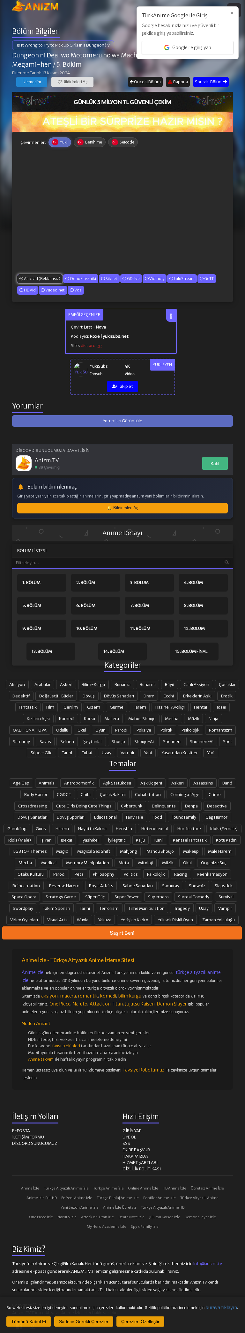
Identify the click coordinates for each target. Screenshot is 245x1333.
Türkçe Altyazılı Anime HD (162, 1207)
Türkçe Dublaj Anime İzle (118, 1198)
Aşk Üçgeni (151, 782)
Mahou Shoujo (142, 718)
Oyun (100, 730)
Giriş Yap (131, 1130)
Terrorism (109, 908)
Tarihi (67, 752)
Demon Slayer (172, 1004)
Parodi (121, 730)
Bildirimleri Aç (74, 81)
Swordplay (23, 908)
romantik (88, 996)
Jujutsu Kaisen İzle (164, 1217)
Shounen (172, 741)
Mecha (171, 718)
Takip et (125, 386)
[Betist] (122, 121)
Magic (62, 851)
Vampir (128, 752)
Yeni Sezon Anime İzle (80, 1207)
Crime (215, 794)
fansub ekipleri (66, 1045)
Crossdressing (32, 805)
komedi (108, 996)
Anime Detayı (122, 533)
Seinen (67, 741)
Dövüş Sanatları (119, 695)
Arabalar (42, 684)
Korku (89, 718)
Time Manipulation (146, 908)
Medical (48, 862)
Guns (41, 828)
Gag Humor (216, 817)
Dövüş (89, 695)
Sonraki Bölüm (209, 82)
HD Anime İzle (174, 1188)
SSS (126, 1143)
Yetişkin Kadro (134, 919)
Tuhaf (87, 752)
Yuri (210, 752)
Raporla (180, 82)
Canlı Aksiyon (196, 684)
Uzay (106, 752)
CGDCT (64, 794)
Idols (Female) (224, 828)
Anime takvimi (41, 1059)
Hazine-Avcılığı (170, 707)
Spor (227, 741)
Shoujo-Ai (144, 741)
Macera (111, 718)
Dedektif (21, 695)
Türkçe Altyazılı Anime (199, 1198)
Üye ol (129, 1137)
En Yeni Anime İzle (76, 1198)
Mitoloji (145, 862)
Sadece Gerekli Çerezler (83, 1321)
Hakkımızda (135, 1156)
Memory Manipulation (87, 862)
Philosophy (103, 874)
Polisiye (144, 730)
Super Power (127, 896)
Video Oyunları (24, 919)
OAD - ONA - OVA (30, 730)
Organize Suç (213, 862)
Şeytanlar (92, 741)
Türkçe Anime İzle (108, 1188)
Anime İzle (30, 1188)
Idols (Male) (19, 840)
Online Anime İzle (143, 1188)
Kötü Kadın (226, 840)
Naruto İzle (67, 1217)
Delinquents (164, 805)
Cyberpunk (131, 805)
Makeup (191, 851)
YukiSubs (99, 366)
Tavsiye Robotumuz (143, 1070)
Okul (82, 730)
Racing (180, 874)
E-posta (21, 1130)
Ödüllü (62, 730)
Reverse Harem (64, 885)
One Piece (60, 1004)
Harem (139, 707)
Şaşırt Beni (122, 933)
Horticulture (189, 828)
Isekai (66, 840)
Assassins (203, 782)
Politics (131, 874)
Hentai (200, 707)
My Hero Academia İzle (106, 1226)
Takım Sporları (56, 908)
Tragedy (182, 908)
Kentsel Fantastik (190, 840)
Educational (105, 817)
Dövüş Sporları (71, 817)
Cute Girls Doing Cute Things (84, 805)
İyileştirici (117, 840)
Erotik (227, 695)
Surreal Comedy (193, 896)
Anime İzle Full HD (41, 1198)
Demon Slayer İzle (200, 1217)
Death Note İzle (131, 1217)
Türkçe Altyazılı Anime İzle (66, 1188)
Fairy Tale (134, 817)
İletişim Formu (28, 1137)
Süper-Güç (41, 752)
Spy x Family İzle (145, 1226)
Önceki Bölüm (147, 82)
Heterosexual (154, 828)
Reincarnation (26, 885)
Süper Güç (95, 896)
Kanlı (159, 840)
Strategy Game (61, 896)
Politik (166, 730)
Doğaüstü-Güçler (56, 695)
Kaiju (140, 840)
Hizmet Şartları (140, 1162)
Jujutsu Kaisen (140, 1004)
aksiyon (49, 996)
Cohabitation (148, 794)
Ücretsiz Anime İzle (207, 1188)
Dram (149, 695)
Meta (123, 862)
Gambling (16, 828)
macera (68, 996)
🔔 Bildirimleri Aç (122, 507)
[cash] (122, 102)
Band (227, 782)
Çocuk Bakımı (113, 794)
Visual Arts (57, 919)
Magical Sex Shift (93, 851)
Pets (79, 874)
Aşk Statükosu (117, 782)
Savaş (45, 741)
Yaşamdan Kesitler (179, 752)
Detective (217, 805)
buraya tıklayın (221, 1307)
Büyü (169, 684)
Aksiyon (17, 684)
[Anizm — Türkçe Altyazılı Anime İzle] (35, 5)
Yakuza (104, 919)
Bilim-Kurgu (93, 684)
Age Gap (21, 782)
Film (50, 707)
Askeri (66, 684)
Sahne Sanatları (137, 885)
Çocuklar (227, 684)
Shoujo (118, 741)
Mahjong (128, 851)
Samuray (21, 741)
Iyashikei (90, 840)
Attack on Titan (106, 1004)
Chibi (86, 794)
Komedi (66, 718)
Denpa (191, 805)
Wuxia (82, 919)
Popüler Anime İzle (159, 1198)
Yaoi (148, 752)
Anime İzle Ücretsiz (119, 1207)
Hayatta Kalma (92, 828)
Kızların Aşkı (38, 718)
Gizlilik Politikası (141, 1169)
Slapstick (224, 885)
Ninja (213, 718)
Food (157, 817)
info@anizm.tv (207, 1263)
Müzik (193, 718)
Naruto (80, 1004)
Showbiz (197, 885)
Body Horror (36, 794)
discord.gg (91, 345)
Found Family (184, 817)
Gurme (116, 707)
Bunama (122, 684)
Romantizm (220, 730)
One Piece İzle (41, 1217)
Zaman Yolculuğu (218, 919)
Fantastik (28, 707)
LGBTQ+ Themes (30, 851)
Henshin (124, 828)
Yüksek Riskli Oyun (175, 919)
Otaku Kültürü (31, 874)
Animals (47, 782)
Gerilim (70, 707)
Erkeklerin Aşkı (197, 695)
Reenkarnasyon (212, 874)
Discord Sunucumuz (34, 1143)
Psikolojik (190, 730)
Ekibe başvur (136, 1150)
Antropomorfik (79, 782)
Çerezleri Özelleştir (140, 1321)
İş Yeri (46, 840)
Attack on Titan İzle (97, 1217)
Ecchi (169, 695)
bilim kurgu (129, 996)
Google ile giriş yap (191, 47)
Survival (226, 896)
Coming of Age (184, 794)
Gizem (93, 707)
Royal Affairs (101, 885)
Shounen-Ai (201, 741)
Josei (221, 707)
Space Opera (23, 896)
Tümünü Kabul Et (28, 1321)
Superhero (158, 896)
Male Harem (220, 851)
